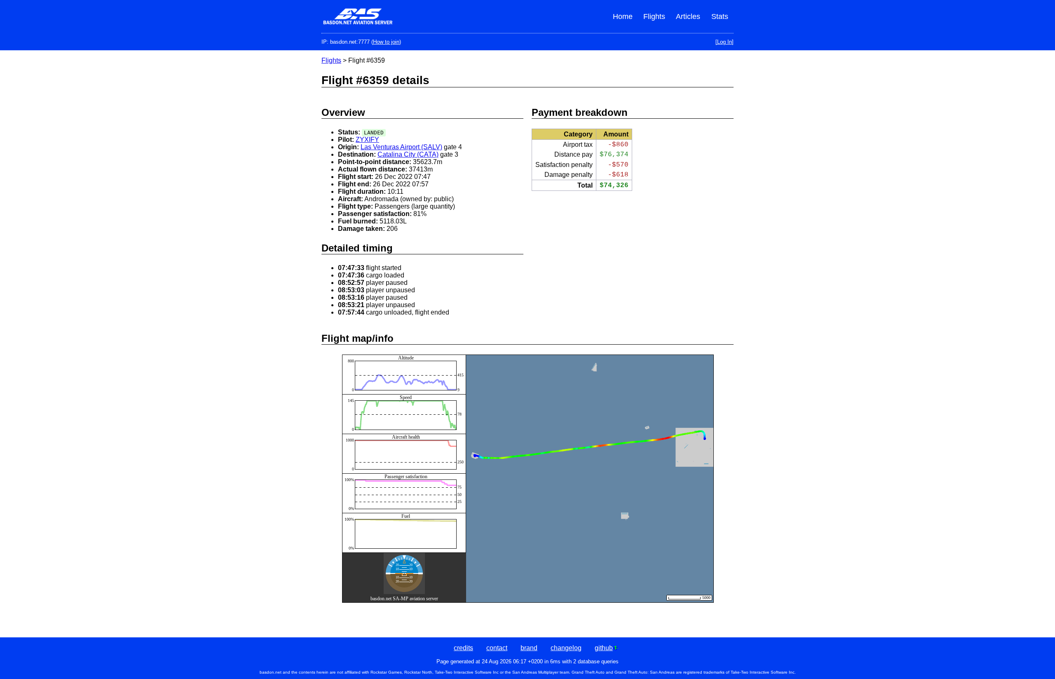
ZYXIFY (367, 139)
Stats (719, 16)
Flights (654, 16)
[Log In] (724, 42)
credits (463, 647)
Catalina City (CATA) (407, 154)
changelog (566, 647)
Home (623, 16)
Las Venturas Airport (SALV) (401, 146)
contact (496, 647)
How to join (386, 42)
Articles (688, 16)
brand (528, 647)
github (604, 647)
